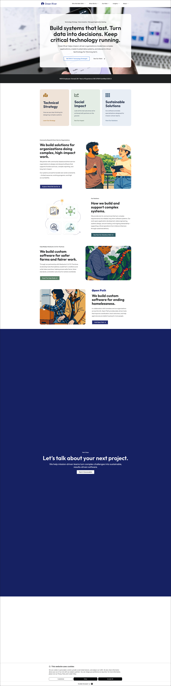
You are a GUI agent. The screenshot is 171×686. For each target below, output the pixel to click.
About (125, 3)
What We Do (93, 3)
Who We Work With (78, 3)
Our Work (104, 3)
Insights (115, 3)
